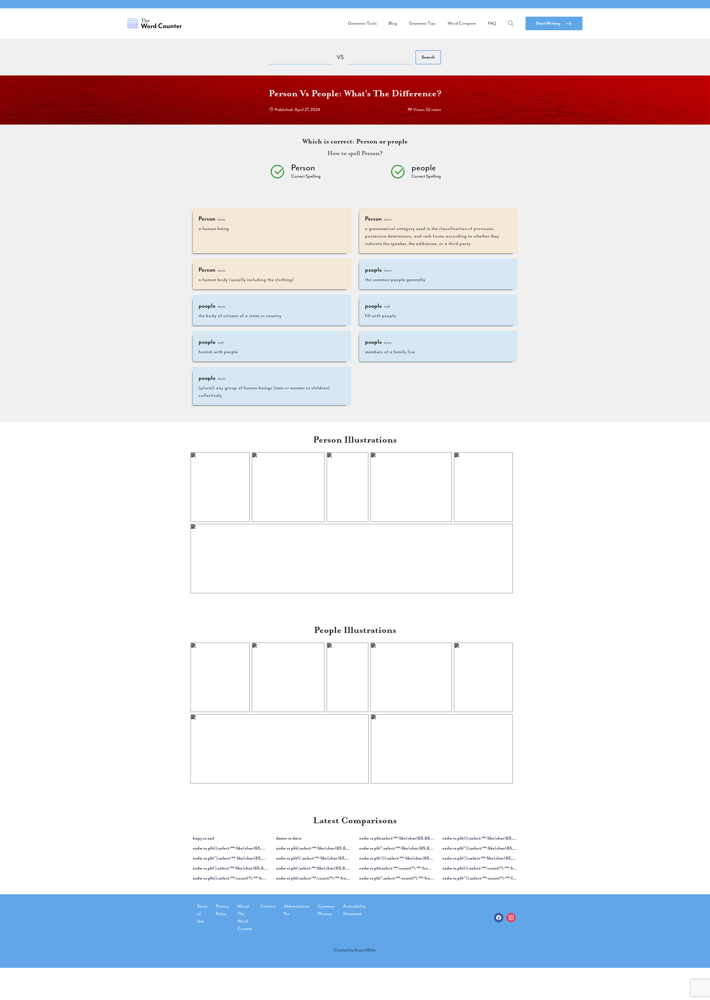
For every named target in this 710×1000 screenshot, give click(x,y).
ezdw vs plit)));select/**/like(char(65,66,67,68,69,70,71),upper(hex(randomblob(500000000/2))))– (479, 838)
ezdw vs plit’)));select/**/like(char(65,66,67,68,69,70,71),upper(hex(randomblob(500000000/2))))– (396, 858)
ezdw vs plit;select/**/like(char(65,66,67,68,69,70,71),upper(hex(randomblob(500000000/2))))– (396, 838)
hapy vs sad (203, 838)
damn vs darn (288, 838)
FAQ (492, 23)
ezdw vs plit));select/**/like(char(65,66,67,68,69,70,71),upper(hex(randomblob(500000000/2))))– (230, 848)
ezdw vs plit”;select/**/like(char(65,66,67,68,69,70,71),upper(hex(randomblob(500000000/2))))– (396, 848)
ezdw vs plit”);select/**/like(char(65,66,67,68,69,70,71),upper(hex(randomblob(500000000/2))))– (230, 858)
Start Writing (548, 23)
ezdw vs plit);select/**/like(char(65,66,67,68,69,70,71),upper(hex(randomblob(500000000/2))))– (313, 848)
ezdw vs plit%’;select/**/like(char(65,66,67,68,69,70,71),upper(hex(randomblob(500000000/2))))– (313, 858)
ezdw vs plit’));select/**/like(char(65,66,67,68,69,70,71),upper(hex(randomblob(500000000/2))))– (479, 858)
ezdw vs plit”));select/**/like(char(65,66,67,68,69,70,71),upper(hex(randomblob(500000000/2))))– (479, 848)
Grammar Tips (422, 23)
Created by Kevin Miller (355, 950)
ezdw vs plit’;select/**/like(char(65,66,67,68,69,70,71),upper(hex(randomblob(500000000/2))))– (313, 868)
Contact (267, 906)
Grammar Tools (362, 23)
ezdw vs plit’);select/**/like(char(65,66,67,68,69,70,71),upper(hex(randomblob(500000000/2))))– (230, 868)
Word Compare (462, 23)
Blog (393, 23)
